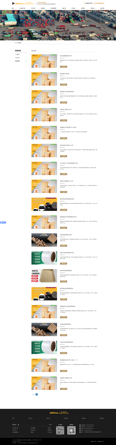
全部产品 (64, 8)
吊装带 (32, 432)
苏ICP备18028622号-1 (37, 439)
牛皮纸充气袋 (22, 8)
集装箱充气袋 (93, 441)
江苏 (29, 442)
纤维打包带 (33, 430)
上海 (20, 442)
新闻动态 (93, 8)
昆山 (24, 442)
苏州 (22, 442)
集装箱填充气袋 (100, 441)
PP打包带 (50, 432)
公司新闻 (17, 54)
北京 (18, 442)
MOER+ (50, 424)
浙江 (26, 442)
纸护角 (49, 427)
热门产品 (36, 442)
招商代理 (102, 8)
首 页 (15, 42)
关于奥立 (73, 8)
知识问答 (17, 61)
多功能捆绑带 (53, 8)
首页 (13, 8)
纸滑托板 (43, 8)
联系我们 (83, 8)
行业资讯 (17, 57)
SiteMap (18, 441)
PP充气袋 (33, 8)
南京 (31, 442)
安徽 (33, 442)
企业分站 (14, 441)
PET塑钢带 (33, 427)
